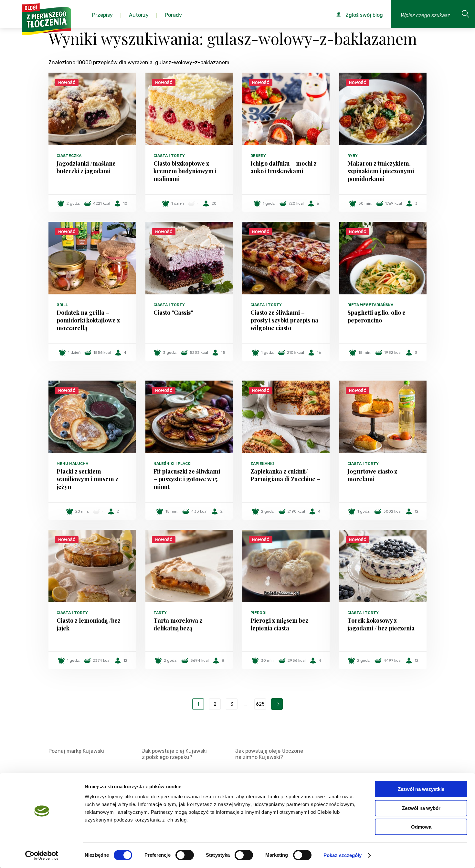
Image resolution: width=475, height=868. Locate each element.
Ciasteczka (69, 155)
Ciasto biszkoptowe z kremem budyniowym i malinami (184, 171)
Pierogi (258, 612)
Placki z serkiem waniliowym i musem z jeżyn (87, 479)
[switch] (184, 855)
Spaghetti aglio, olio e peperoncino (376, 316)
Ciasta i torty (169, 155)
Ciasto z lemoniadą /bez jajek (89, 624)
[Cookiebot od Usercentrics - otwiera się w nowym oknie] (42, 855)
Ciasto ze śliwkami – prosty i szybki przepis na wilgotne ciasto (284, 320)
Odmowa (421, 827)
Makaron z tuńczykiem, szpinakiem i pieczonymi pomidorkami (380, 171)
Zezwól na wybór (421, 808)
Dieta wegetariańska (370, 304)
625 (260, 704)
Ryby (352, 155)
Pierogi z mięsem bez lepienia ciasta (279, 624)
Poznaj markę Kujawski (76, 751)
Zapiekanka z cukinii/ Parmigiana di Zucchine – (285, 475)
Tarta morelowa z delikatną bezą (177, 624)
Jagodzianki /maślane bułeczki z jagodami (86, 167)
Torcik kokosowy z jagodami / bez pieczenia (381, 624)
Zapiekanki (262, 463)
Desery (258, 155)
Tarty (160, 612)
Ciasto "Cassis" (173, 312)
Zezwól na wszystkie (421, 789)
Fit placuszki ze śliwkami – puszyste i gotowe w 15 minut (186, 479)
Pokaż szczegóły (342, 855)
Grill (62, 304)
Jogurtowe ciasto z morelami (372, 475)
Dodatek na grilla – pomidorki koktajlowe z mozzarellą (88, 320)
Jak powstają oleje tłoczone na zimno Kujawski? (269, 754)
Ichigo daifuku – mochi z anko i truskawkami (283, 167)
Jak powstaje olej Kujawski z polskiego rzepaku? (174, 754)
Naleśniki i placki (172, 463)
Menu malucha (72, 463)
